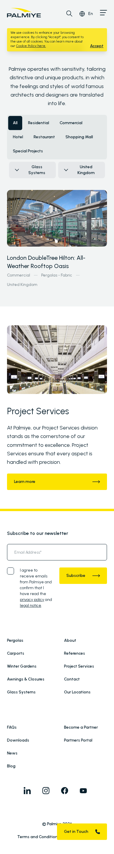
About (70, 640)
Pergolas (15, 640)
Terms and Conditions (38, 836)
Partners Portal (78, 740)
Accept (96, 45)
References (74, 653)
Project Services (79, 666)
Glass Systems (21, 692)
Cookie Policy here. (31, 46)
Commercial (18, 275)
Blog (11, 766)
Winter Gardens (22, 666)
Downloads (18, 740)
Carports (15, 653)
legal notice (30, 605)
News (12, 753)
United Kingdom (22, 284)
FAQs (12, 727)
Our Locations (77, 692)
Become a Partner (81, 727)
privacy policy (32, 599)
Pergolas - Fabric (56, 275)
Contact (72, 679)
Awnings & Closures (25, 679)
